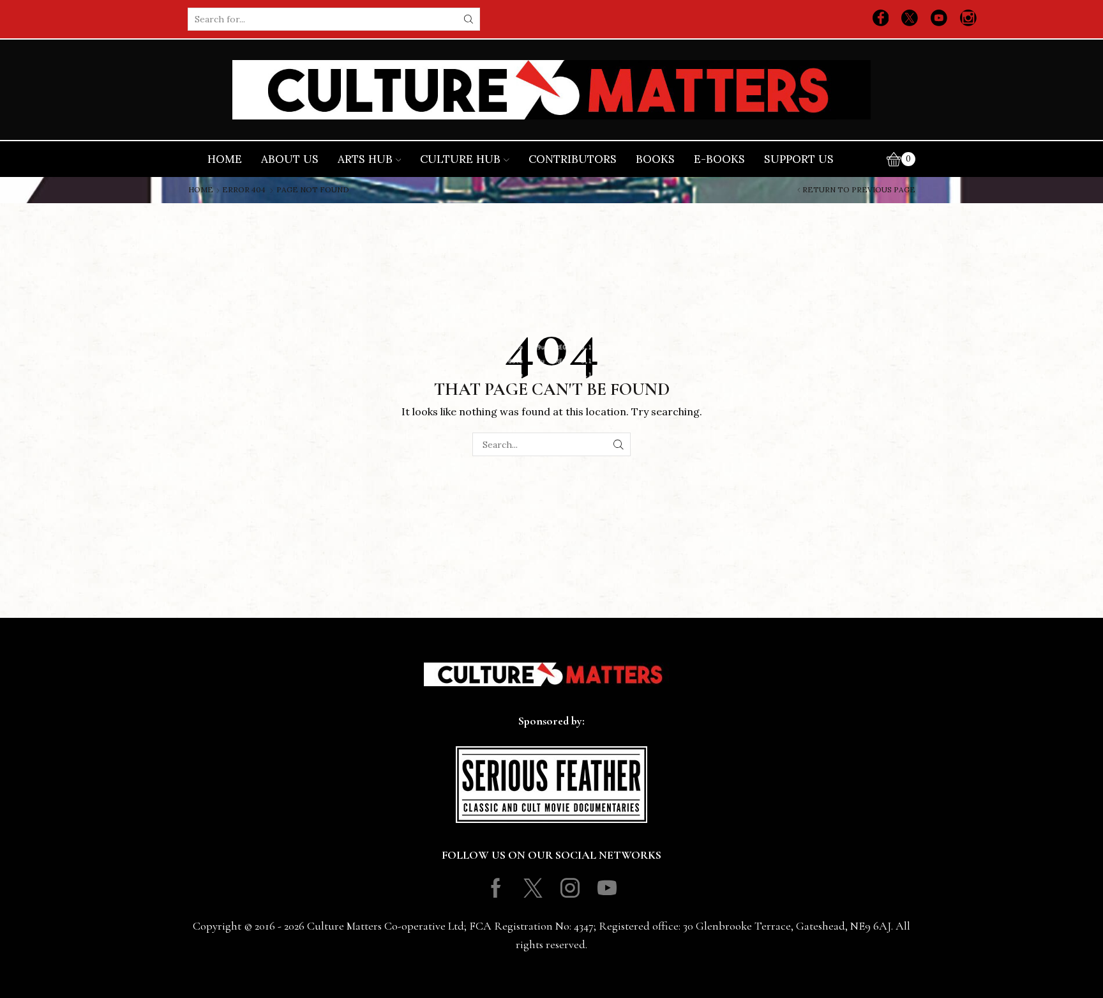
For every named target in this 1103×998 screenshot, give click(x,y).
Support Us (799, 159)
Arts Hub (365, 159)
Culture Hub (460, 159)
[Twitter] (909, 19)
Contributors (573, 159)
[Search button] (468, 19)
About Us (290, 159)
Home (224, 159)
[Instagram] (968, 19)
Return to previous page (858, 190)
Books (655, 159)
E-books (719, 159)
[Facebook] (881, 19)
